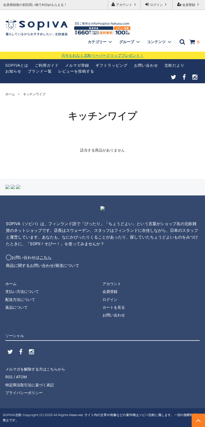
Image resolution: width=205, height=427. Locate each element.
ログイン (156, 5)
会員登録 (189, 5)
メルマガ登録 (77, 65)
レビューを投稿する (76, 71)
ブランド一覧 (40, 71)
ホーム (10, 94)
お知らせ (13, 71)
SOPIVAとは (16, 65)
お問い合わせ (146, 65)
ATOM (21, 377)
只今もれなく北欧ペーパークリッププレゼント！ (102, 55)
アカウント (124, 5)
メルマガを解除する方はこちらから (35, 369)
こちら (46, 257)
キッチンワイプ (34, 94)
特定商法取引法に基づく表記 (29, 385)
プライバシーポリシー (24, 392)
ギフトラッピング (112, 65)
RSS (9, 377)
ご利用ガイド (47, 65)
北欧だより (174, 65)
